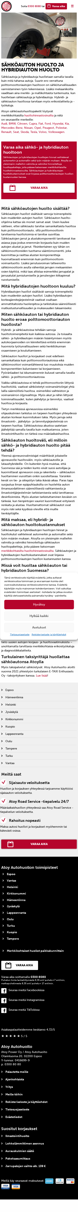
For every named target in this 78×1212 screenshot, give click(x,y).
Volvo (43, 132)
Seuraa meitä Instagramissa (26, 1000)
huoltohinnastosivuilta (38, 115)
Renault (6, 132)
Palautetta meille (16, 1072)
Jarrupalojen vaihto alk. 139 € (25, 1166)
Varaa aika (58, 6)
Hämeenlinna (14, 697)
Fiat (40, 123)
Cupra (33, 123)
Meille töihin (14, 1094)
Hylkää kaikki (39, 616)
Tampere (11, 748)
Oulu (8, 741)
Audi (4, 123)
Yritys (9, 1087)
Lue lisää (41, 675)
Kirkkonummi (14, 719)
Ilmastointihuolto (17, 1136)
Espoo (9, 690)
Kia (67, 123)
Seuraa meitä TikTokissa (24, 1010)
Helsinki (10, 704)
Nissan (28, 128)
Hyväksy (39, 604)
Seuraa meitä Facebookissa (26, 990)
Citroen (22, 123)
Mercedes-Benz (11, 128)
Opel (37, 128)
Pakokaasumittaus (17, 1158)
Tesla (33, 132)
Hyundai (57, 123)
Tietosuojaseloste (20, 634)
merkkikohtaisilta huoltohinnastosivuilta (27, 551)
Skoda (25, 132)
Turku (9, 756)
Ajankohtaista (14, 1079)
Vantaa (9, 763)
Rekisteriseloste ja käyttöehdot (49, 634)
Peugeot (48, 128)
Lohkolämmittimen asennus (24, 1143)
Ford (48, 123)
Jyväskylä (11, 712)
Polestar (61, 128)
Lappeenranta (14, 734)
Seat (16, 132)
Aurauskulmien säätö (19, 1151)
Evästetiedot (13, 1117)
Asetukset (39, 627)
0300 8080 (34, 6)
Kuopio (10, 726)
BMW (12, 123)
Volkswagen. (56, 132)
